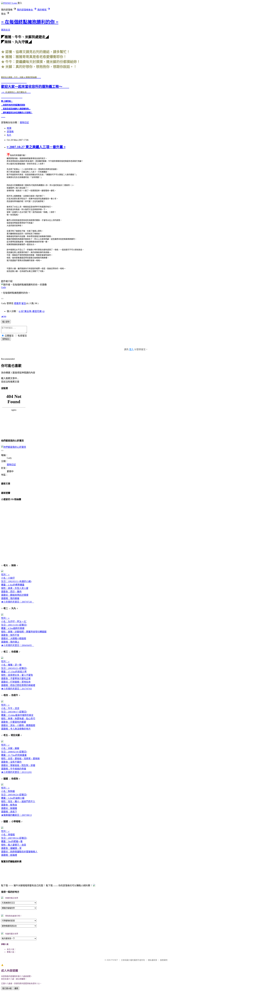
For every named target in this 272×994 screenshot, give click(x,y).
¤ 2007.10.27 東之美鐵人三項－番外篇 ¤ (36, 147)
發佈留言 (6, 339)
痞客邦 (17, 303)
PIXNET (114, 960)
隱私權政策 (152, 960)
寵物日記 (24, 122)
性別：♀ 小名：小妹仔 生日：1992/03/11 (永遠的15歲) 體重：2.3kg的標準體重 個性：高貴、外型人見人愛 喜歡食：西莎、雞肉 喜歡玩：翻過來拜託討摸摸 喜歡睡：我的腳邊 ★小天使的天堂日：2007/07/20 (17, 588)
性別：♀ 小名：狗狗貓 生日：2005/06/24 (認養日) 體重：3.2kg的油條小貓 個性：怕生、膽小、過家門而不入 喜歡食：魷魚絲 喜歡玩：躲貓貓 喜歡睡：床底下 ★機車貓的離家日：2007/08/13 (18, 801)
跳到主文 (5, 30)
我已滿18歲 (7, 988)
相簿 (9, 128)
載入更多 (6, 322)
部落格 (10, 131)
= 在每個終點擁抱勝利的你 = (29, 22)
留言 (23, 303)
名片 (9, 135)
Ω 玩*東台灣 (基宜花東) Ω (31, 311)
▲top (3, 316)
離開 (16, 988)
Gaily (3, 287)
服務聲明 (163, 960)
